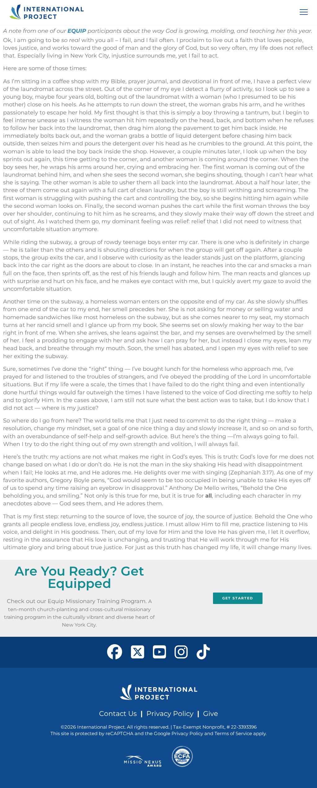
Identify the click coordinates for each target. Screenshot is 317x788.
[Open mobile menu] (304, 12)
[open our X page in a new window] (137, 652)
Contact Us (118, 713)
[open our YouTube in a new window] (159, 652)
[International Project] (46, 12)
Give (210, 713)
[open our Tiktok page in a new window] (203, 652)
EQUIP (76, 31)
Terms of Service (233, 733)
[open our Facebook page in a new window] (114, 652)
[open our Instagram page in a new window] (181, 652)
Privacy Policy (169, 713)
